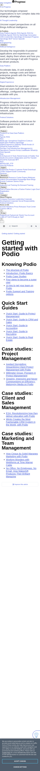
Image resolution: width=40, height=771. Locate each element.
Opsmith (12, 40)
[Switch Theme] (36, 226)
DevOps (3, 148)
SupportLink (4, 215)
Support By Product (7, 170)
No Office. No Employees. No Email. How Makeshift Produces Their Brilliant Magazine (21, 472)
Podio (10, 146)
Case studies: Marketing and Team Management (18, 441)
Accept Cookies (20, 761)
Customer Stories (12, 181)
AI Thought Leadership (8, 20)
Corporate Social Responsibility (23, 201)
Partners (3, 187)
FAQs (21, 181)
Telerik (23, 144)
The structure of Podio (17, 270)
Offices (9, 209)
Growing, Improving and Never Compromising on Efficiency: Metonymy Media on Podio (21, 382)
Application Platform (7, 143)
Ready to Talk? (18, 217)
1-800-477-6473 (6, 217)
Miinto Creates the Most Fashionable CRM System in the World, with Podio (20, 422)
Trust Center (31, 207)
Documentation (11, 179)
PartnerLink (14, 215)
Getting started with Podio (20, 248)
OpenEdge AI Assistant (22, 37)
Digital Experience (7, 82)
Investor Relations (7, 207)
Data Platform (5, 33)
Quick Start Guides (14, 305)
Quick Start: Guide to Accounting (17, 327)
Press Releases (20, 207)
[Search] (1, 211)
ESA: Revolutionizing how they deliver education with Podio (22, 414)
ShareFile (3, 146)
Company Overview (7, 199)
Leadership (19, 199)
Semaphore (12, 141)
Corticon (29, 141)
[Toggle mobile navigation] (2, 221)
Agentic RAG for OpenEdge (17, 35)
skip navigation (5, 3)
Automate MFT (9, 161)
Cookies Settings (20, 767)
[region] (20, 755)
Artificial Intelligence (7, 47)
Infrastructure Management (10, 98)
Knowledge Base (24, 179)
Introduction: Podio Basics (19, 273)
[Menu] (4, 226)
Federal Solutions (6, 117)
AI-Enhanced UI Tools (8, 156)
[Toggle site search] (1, 219)
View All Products (6, 165)
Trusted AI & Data (6, 133)
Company (4, 195)
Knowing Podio (19, 264)
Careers (3, 209)
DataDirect (22, 141)
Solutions (4, 45)
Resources (4, 175)
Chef (8, 148)
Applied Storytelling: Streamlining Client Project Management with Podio (19, 367)
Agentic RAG (16, 33)
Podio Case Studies (16, 276)
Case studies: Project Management (17, 353)
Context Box (9, 37)
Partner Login (30, 189)
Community (21, 171)
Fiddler (32, 156)
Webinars (31, 177)
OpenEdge (20, 143)
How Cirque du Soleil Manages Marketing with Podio (22, 455)
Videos (2, 179)
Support (3, 167)
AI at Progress (5, 7)
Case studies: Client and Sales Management (17, 400)
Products (3, 131)
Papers (24, 177)
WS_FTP (9, 163)
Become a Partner (18, 189)
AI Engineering (5, 43)
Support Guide (11, 171)
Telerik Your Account (26, 215)
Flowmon (12, 150)
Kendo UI (30, 144)
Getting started (19, 233)
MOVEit (16, 146)
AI (1, 5)
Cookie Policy (6, 753)
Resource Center (15, 177)
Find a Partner (5, 189)
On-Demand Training (25, 185)
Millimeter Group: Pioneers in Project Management (21, 374)
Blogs (33, 179)
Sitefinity (17, 144)
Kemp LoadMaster (23, 150)
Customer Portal (21, 170)
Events (2, 181)
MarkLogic (4, 141)
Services (3, 173)
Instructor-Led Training (8, 185)
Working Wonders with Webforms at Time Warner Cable (19, 462)
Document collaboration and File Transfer (21, 158)
